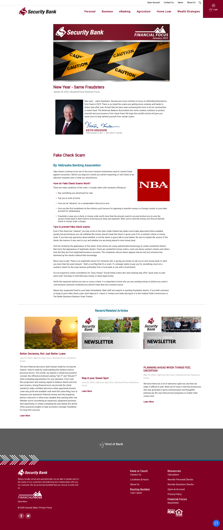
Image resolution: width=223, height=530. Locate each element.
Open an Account (176, 489)
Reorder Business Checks (181, 484)
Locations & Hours (139, 479)
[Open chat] (216, 523)
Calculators (173, 474)
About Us (135, 484)
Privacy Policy (45, 507)
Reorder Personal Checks (180, 479)
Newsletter (173, 503)
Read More (22, 501)
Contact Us (135, 474)
